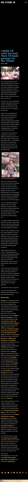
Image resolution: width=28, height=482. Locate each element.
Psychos (17, 334)
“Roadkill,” (14, 357)
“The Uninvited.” (6, 370)
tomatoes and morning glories (10, 438)
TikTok (6, 459)
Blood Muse (4, 338)
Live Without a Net (11, 338)
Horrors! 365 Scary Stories (11, 330)
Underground (9, 361)
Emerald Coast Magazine (7, 425)
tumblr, (2, 459)
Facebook (4, 457)
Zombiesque (4, 340)
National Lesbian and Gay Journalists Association (10, 416)
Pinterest (13, 457)
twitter (9, 457)
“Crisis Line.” (10, 398)
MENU (26, 2)
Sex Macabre (12, 340)
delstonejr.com (11, 461)
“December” (15, 363)
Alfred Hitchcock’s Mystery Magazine (10, 323)
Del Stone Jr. (4, 300)
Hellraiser (3, 346)
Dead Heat (3, 372)
